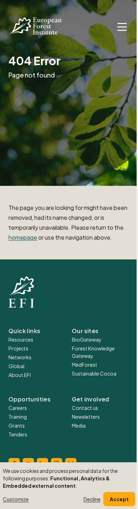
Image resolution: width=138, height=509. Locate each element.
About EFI (19, 375)
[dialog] (69, 485)
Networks (19, 357)
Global (16, 366)
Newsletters (86, 416)
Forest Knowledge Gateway (93, 352)
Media (79, 425)
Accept (119, 499)
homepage (22, 237)
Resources (20, 339)
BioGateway (87, 339)
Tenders (17, 434)
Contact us (85, 408)
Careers (17, 408)
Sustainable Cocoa (94, 373)
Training (17, 416)
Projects (18, 348)
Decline (92, 499)
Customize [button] (16, 499)
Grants (16, 425)
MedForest (84, 364)
